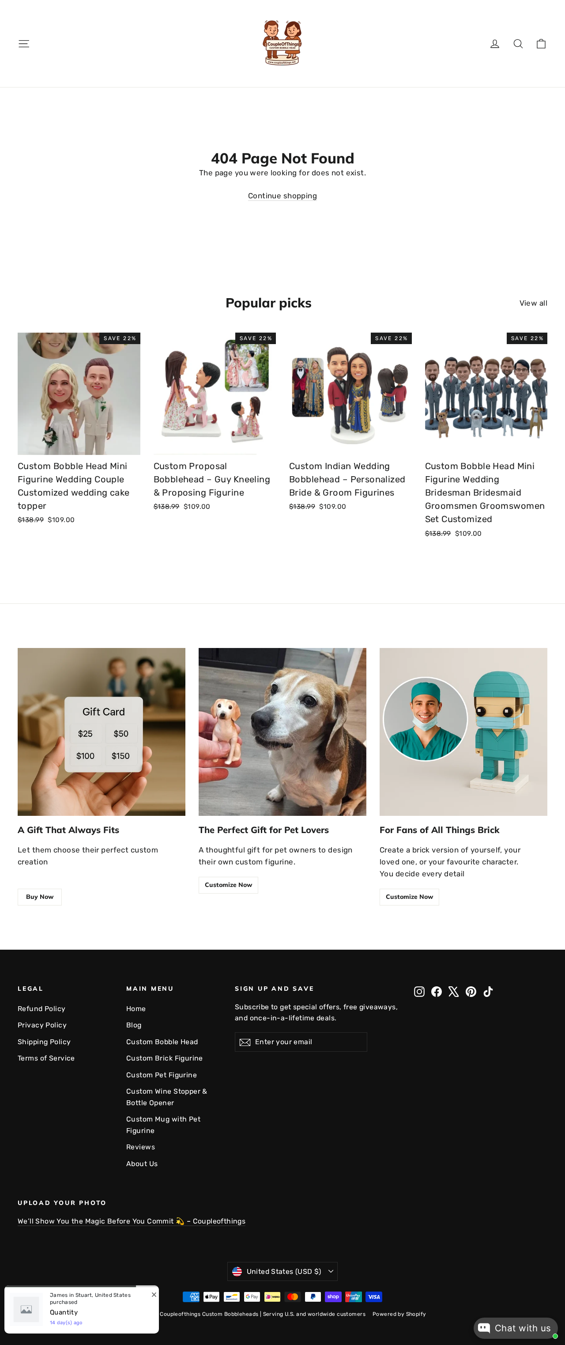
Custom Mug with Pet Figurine (163, 1124)
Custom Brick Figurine (164, 1058)
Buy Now (39, 897)
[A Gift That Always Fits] (101, 732)
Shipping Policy (44, 1042)
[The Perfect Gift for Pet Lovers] (282, 732)
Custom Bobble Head (162, 1042)
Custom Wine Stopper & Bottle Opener (166, 1096)
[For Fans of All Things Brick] (463, 732)
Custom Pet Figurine (161, 1075)
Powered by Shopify (399, 1314)
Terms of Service (46, 1058)
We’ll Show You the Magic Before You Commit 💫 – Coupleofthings (131, 1221)
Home (136, 1008)
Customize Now (228, 885)
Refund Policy (42, 1008)
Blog (134, 1025)
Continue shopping (282, 195)
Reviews (140, 1147)
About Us (142, 1163)
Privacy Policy (42, 1025)
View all (533, 303)
